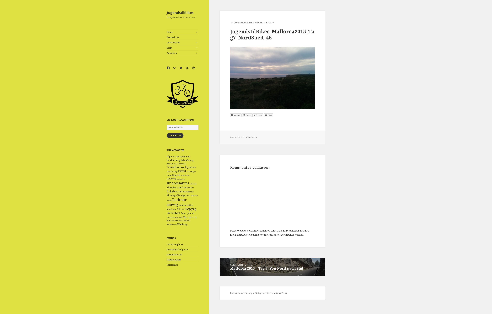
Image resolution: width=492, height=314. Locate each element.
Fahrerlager (191, 171)
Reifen (190, 205)
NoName (194, 195)
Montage (172, 195)
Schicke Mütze (174, 259)
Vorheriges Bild (243, 22)
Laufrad (182, 187)
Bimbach (170, 164)
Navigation (183, 195)
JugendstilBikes (180, 12)
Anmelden (172, 53)
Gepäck (176, 175)
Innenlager (181, 179)
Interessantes (178, 183)
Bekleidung (173, 160)
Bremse (176, 164)
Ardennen (185, 156)
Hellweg (171, 178)
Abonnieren (175, 135)
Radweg (172, 205)
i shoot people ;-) (175, 244)
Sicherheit (173, 213)
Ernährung (172, 171)
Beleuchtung (187, 160)
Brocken (182, 164)
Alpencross (173, 156)
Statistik (179, 217)
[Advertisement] (182, 295)
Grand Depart (185, 175)
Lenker (190, 187)
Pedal (169, 200)
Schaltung (171, 209)
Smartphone (187, 213)
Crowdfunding (175, 167)
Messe (191, 191)
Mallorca (182, 191)
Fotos (169, 175)
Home (170, 32)
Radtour (179, 199)
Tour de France (174, 220)
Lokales (172, 191)
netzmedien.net (174, 254)
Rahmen (182, 205)
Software (171, 217)
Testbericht (190, 217)
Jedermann (193, 184)
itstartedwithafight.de (177, 249)
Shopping (190, 209)
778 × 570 (252, 137)
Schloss (180, 209)
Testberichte (173, 37)
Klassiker (172, 187)
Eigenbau (190, 167)
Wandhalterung (172, 224)
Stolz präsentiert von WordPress (271, 293)
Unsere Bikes (173, 42)
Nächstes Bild (263, 22)
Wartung (182, 224)
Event (182, 171)
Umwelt (186, 220)
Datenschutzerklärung (241, 293)
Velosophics (172, 264)
